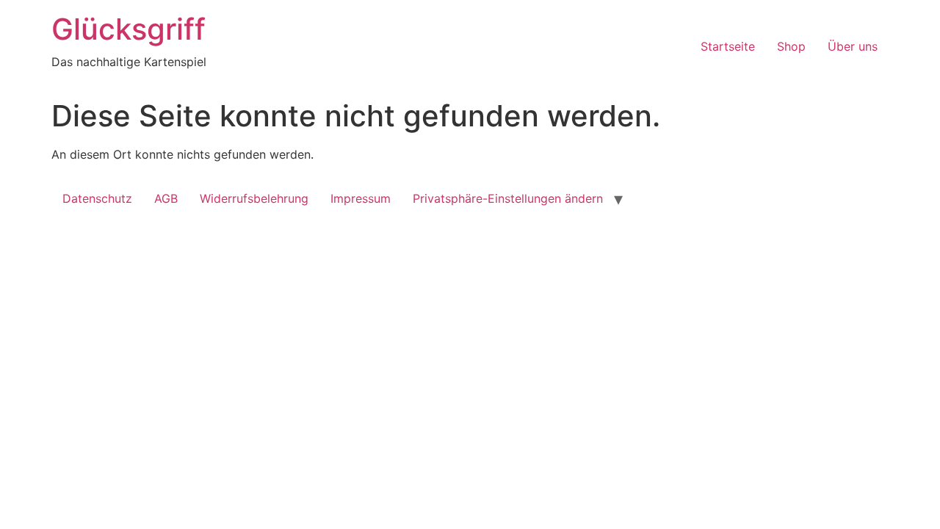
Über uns (853, 46)
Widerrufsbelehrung (254, 198)
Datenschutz (97, 198)
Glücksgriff (128, 29)
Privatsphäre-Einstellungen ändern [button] (508, 198)
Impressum (360, 198)
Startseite (728, 46)
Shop (791, 46)
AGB (166, 198)
